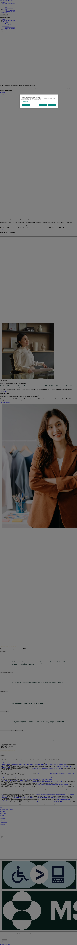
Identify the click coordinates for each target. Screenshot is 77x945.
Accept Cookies (52, 104)
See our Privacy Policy (24, 101)
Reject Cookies (43, 104)
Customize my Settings (25, 104)
